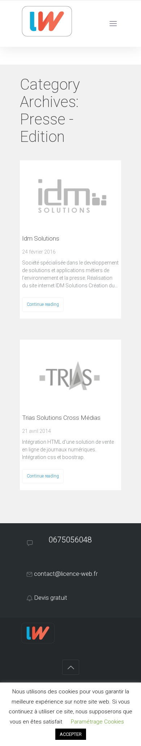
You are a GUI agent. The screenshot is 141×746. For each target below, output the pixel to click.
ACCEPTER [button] (71, 734)
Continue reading (43, 304)
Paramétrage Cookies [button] (97, 721)
